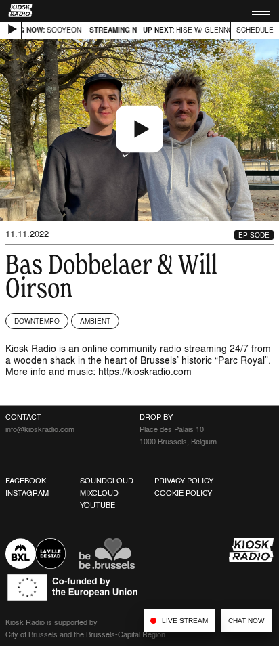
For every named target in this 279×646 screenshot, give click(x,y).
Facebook (25, 480)
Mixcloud (99, 493)
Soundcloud (106, 480)
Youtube (97, 505)
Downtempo (37, 321)
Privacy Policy (183, 480)
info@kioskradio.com (39, 429)
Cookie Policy (183, 493)
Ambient (95, 321)
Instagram (27, 493)
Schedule (255, 30)
